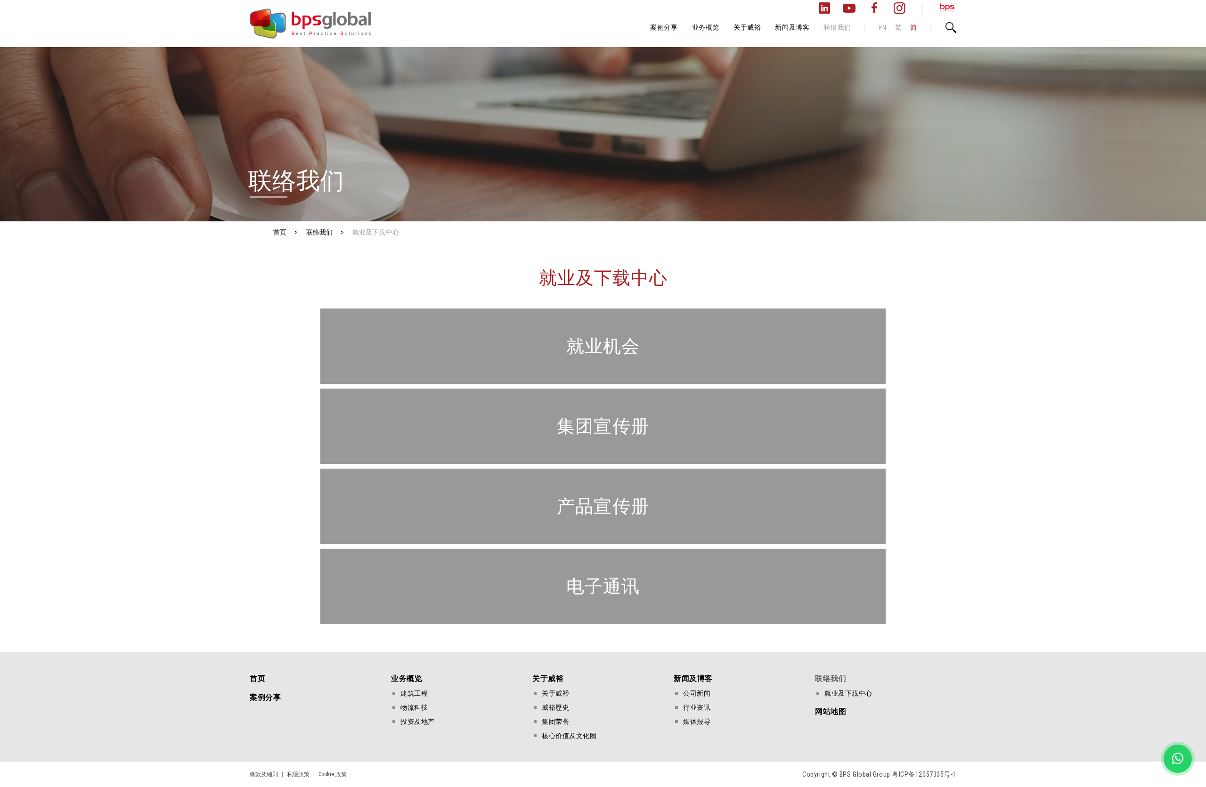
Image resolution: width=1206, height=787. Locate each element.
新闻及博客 (792, 27)
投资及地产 (417, 721)
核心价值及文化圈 (569, 735)
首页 (257, 678)
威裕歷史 (555, 707)
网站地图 (830, 711)
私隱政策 (298, 774)
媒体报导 (696, 721)
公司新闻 (696, 693)
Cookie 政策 (332, 774)
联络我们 (837, 27)
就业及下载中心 (848, 693)
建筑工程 (414, 693)
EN (883, 28)
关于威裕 (747, 27)
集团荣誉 (555, 721)
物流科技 (414, 707)
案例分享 (663, 27)
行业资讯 (696, 707)
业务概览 (705, 27)
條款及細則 (264, 774)
